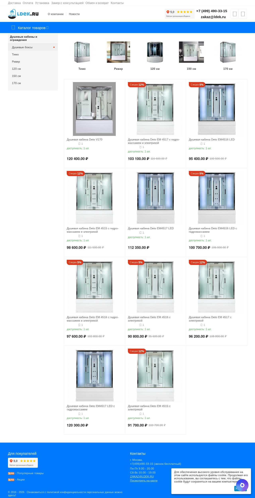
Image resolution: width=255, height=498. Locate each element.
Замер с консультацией (67, 3)
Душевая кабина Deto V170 (84, 139)
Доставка (14, 3)
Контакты (117, 3)
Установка (42, 3)
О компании (56, 14)
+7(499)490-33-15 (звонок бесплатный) (155, 463)
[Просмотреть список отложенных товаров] (234, 15)
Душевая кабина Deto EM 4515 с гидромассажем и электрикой (93, 230)
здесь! (12, 495)
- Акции (19, 479)
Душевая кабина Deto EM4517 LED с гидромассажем (91, 407)
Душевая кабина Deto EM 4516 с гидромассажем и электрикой (93, 319)
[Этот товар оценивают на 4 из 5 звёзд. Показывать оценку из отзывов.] (72, 143)
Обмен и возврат (97, 3)
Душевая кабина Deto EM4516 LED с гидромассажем (213, 230)
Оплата (28, 3)
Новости (74, 14)
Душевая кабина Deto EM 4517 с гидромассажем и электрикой (154, 141)
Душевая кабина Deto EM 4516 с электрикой (149, 319)
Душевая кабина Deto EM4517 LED (151, 228)
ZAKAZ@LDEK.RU (142, 476)
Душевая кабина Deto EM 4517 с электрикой (210, 319)
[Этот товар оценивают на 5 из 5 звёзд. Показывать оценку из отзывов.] (194, 143)
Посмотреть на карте (144, 480)
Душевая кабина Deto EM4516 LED (212, 139)
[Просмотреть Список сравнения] (242, 15)
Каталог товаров (32, 27)
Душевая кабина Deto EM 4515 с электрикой (149, 407)
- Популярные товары (29, 473)
